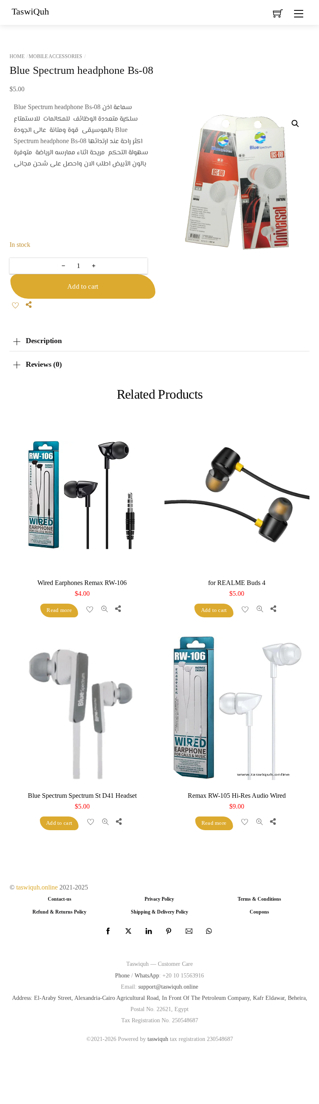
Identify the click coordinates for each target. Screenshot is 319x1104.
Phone (122, 975)
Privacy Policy (159, 899)
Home (17, 56)
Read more (59, 610)
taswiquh (157, 1039)
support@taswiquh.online (168, 986)
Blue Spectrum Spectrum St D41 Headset (82, 795)
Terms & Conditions (259, 899)
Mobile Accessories (55, 56)
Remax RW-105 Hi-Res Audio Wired (237, 795)
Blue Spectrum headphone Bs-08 (81, 70)
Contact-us (59, 899)
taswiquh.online (37, 887)
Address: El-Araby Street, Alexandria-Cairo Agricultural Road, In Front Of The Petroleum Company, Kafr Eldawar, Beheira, (159, 997)
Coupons (259, 912)
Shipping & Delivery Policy (159, 912)
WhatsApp (147, 975)
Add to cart (82, 286)
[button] (295, 123)
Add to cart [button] (214, 610)
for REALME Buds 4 (236, 582)
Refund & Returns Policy (59, 912)
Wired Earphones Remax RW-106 (82, 582)
